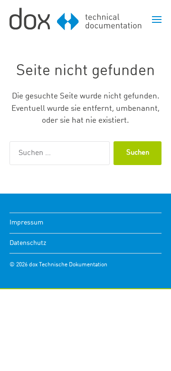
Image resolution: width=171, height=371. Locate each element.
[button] (157, 19)
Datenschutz (28, 243)
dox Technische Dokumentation (68, 265)
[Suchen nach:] (58, 155)
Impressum (26, 222)
